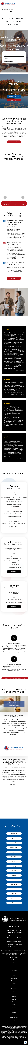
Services (14, 965)
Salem (14, 1004)
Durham (14, 1007)
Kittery (14, 996)
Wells (14, 1020)
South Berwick (14, 1017)
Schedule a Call (13, 278)
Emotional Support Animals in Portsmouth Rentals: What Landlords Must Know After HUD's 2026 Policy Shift (14, 762)
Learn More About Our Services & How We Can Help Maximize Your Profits (14, 203)
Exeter (14, 1001)
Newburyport (14, 988)
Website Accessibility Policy (17, 1038)
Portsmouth (14, 980)
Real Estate (14, 970)
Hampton (14, 1009)
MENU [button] (11, 11)
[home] (8, 3)
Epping (14, 999)
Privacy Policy (12, 1030)
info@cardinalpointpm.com (14, 935)
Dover (14, 983)
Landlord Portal (14, 957)
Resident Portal (14, 959)
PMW (17, 1028)
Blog (14, 975)
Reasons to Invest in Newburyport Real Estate (14, 716)
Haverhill (14, 1012)
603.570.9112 (8, 9)
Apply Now (14, 100)
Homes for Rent (14, 973)
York (14, 991)
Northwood (14, 1015)
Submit (25, 68)
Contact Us (14, 142)
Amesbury (14, 994)
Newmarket (14, 986)
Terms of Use (21, 1030)
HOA (14, 967)
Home (14, 962)
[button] (5, 197)
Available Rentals (14, 96)
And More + (14, 571)
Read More (13, 737)
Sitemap (5, 1030)
